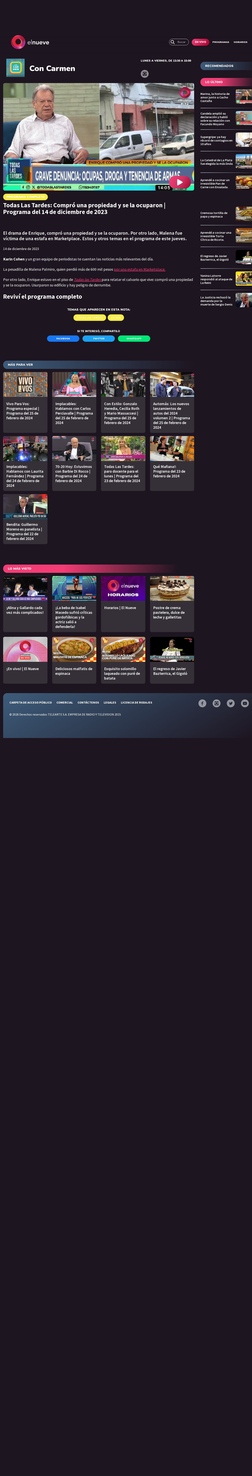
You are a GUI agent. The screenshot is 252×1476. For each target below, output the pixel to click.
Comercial (65, 702)
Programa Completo (25, 197)
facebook (63, 338)
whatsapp (134, 338)
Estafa (116, 317)
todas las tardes (90, 317)
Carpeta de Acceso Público (30, 702)
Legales (110, 702)
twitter (99, 338)
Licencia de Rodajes (136, 702)
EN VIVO (200, 42)
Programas (220, 42)
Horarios (240, 42)
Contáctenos (88, 702)
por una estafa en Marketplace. (139, 269)
